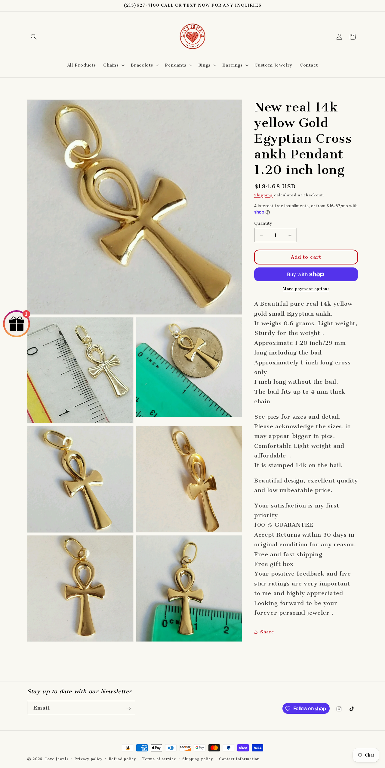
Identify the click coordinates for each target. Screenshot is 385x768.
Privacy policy (89, 759)
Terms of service (159, 759)
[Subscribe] (128, 708)
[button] (33, 36)
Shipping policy (197, 759)
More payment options (306, 288)
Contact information (239, 759)
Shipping (263, 195)
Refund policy (122, 759)
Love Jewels (57, 759)
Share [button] (267, 632)
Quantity (263, 223)
